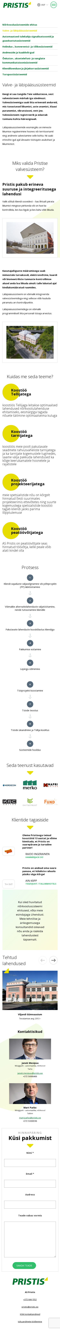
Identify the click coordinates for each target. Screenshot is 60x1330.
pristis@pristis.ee (30, 1306)
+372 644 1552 (30, 1299)
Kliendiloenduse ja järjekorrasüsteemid (25, 68)
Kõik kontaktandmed (30, 1314)
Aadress (30, 1194)
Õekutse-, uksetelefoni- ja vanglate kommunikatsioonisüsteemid (23, 60)
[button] (42, 4)
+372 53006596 (30, 1120)
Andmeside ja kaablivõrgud (18, 52)
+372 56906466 (30, 1076)
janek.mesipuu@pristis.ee (30, 1073)
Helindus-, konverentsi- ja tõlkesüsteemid (27, 46)
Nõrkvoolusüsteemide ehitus (19, 24)
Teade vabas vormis (30, 1215)
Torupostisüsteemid (14, 74)
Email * (30, 1173)
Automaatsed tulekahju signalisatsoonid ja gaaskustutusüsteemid (28, 38)
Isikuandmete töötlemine (30, 1321)
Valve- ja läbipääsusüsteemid (19, 30)
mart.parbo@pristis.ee (30, 1117)
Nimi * (30, 1152)
